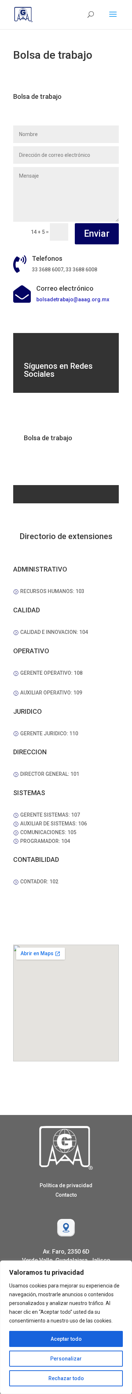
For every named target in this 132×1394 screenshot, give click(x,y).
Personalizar (66, 1359)
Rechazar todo (66, 1378)
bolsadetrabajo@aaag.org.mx (72, 299)
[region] (66, 1327)
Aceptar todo (66, 1339)
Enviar (97, 233)
